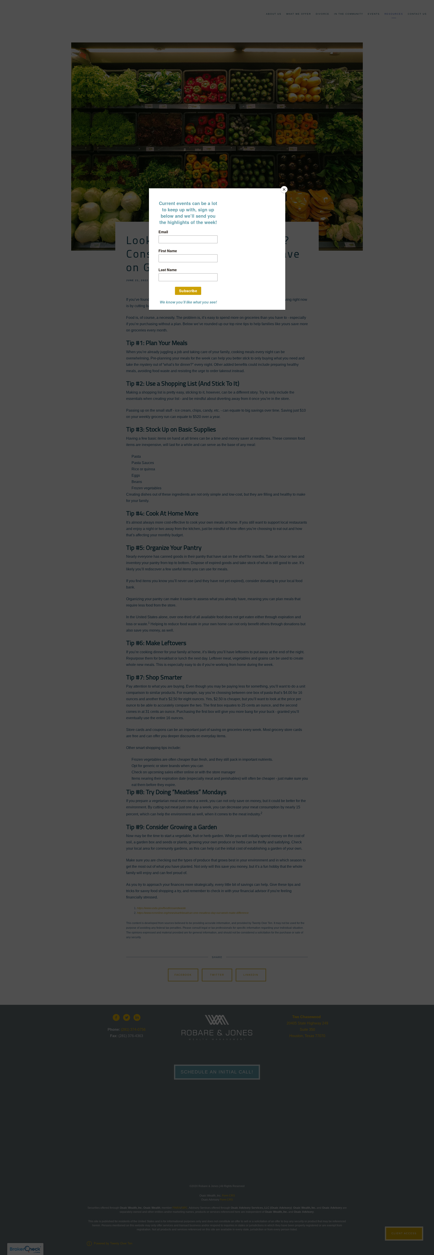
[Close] (284, 189)
